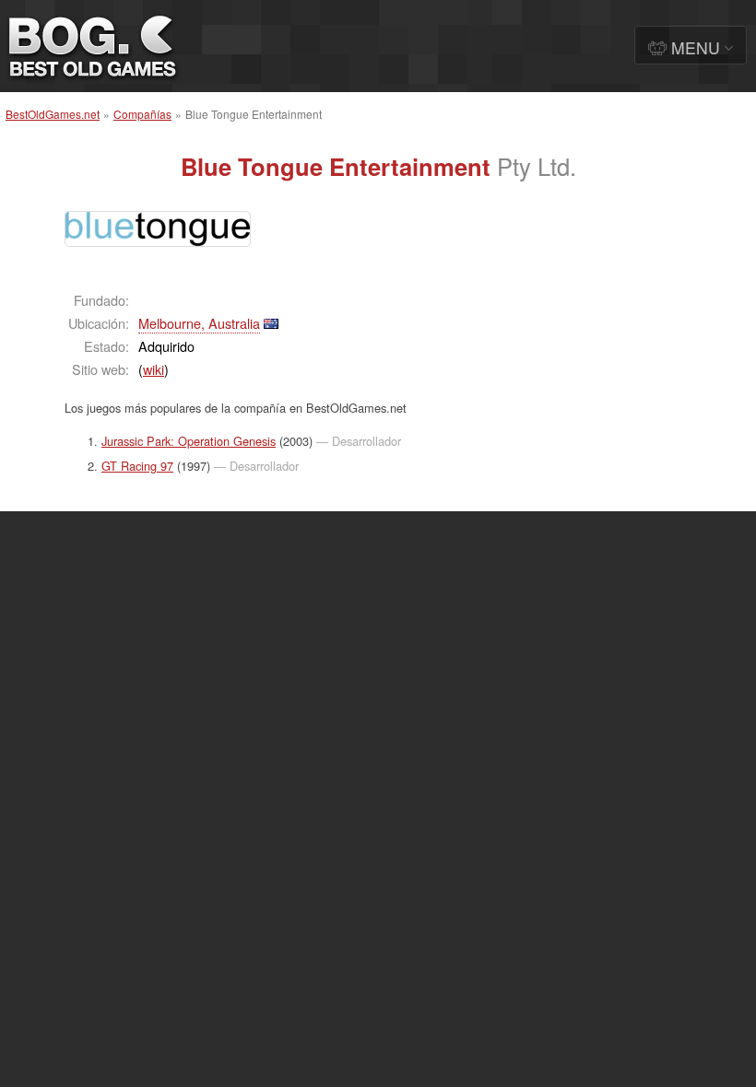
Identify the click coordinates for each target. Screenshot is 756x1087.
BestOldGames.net (53, 114)
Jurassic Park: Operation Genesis (188, 441)
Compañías (142, 114)
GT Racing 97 (137, 465)
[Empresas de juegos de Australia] (271, 323)
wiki (153, 369)
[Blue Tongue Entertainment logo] (158, 229)
